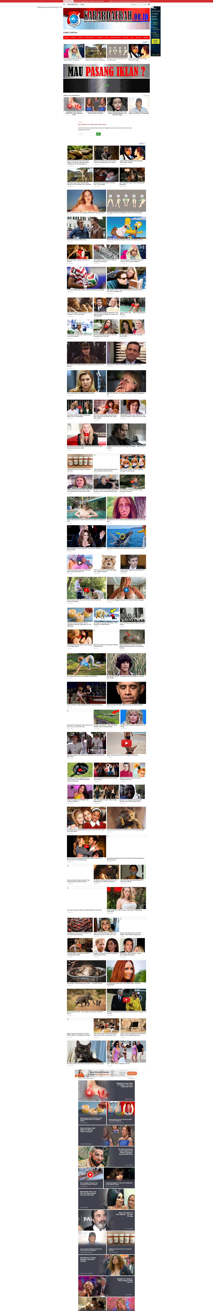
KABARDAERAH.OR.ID (72, 4)
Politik (106, 37)
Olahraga (125, 37)
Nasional (73, 37)
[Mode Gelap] (149, 4)
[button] (145, 4)
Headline (66, 37)
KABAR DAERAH (70, 32)
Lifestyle (145, 37)
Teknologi (138, 37)
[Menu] (64, 4)
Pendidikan (100, 37)
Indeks (82, 4)
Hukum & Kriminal (115, 37)
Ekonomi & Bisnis (89, 37)
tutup (61, 7)
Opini (131, 37)
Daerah (80, 37)
